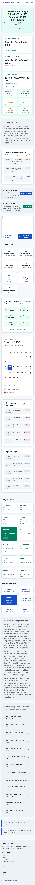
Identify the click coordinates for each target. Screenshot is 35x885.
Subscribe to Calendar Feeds (8, 861)
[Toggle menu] (32, 2)
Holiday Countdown (6, 864)
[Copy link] (23, 28)
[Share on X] (19, 28)
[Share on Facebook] (11, 28)
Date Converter (5, 859)
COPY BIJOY (27, 206)
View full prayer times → (17, 329)
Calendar (3, 855)
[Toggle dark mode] (21, 2)
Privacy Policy (4, 868)
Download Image (26, 236)
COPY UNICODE (26, 193)
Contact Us (4, 875)
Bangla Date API (5, 866)
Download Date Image (9, 236)
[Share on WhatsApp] (15, 28)
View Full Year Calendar (11, 348)
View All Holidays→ (25, 404)
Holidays (3, 857)
